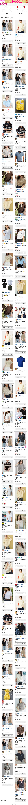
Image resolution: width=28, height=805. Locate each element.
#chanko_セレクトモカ (7, 803)
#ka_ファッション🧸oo (19, 794)
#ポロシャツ (8, 499)
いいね (11, 65)
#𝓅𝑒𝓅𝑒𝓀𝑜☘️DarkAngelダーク (7, 59)
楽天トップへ (24, 4)
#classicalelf (9, 577)
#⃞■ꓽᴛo (23, 638)
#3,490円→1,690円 (5, 753)
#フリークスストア (21, 586)
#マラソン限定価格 (5, 728)
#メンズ (3, 499)
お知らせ (17, 10)
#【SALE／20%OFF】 (19, 297)
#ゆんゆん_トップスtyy (6, 111)
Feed (3, 10)
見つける (10, 10)
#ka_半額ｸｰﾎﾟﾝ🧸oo (20, 191)
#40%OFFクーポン (5, 604)
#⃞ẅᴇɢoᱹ (18, 638)
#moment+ (4, 161)
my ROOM (24, 10)
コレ (5, 65)
